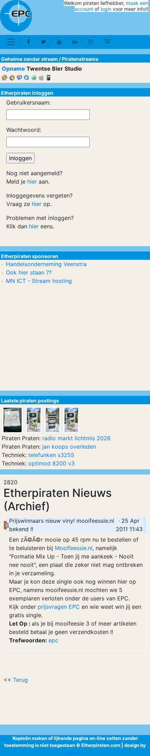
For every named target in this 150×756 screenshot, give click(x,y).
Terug (20, 679)
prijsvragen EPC (60, 606)
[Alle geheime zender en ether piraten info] (16, 16)
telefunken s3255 (51, 454)
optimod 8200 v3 (51, 463)
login (105, 9)
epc (53, 640)
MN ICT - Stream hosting (39, 280)
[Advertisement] (107, 23)
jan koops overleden (69, 446)
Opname (13, 68)
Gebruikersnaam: (28, 102)
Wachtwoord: (23, 129)
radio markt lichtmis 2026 (76, 438)
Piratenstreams (80, 59)
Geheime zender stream (29, 59)
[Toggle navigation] (11, 42)
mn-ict (75, 752)
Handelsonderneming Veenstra (46, 264)
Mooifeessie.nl (73, 547)
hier (32, 181)
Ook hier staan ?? (29, 272)
